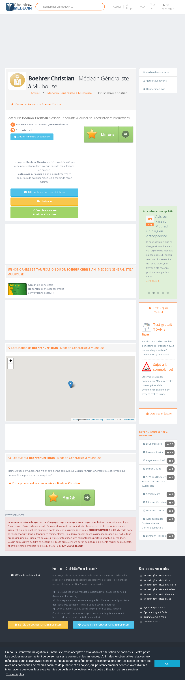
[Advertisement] (95, 42)
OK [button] (167, 663)
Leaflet (75, 419)
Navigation (47, 201)
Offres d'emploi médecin (28, 575)
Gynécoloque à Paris (154, 607)
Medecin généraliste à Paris (157, 575)
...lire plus (151, 280)
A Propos (130, 6)
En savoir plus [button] (15, 674)
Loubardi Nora (154, 443)
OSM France (128, 419)
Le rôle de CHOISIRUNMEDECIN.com (40, 624)
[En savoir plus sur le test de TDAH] (146, 326)
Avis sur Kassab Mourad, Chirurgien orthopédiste (157, 226)
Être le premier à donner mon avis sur (46, 483)
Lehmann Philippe (156, 535)
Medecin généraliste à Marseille (159, 584)
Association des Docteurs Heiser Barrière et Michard (153, 523)
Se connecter (167, 7)
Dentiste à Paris (151, 621)
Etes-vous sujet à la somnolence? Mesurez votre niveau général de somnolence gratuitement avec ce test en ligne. (157, 385)
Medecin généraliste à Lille (156, 580)
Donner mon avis (155, 89)
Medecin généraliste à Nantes (158, 594)
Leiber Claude (153, 468)
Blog (152, 4)
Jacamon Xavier (154, 452)
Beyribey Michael (155, 460)
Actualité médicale (161, 413)
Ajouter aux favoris (156, 80)
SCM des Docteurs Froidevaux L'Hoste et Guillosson (154, 481)
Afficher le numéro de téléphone (34, 136)
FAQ (142, 6)
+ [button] (10, 360)
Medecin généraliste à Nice (157, 598)
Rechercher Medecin (157, 72)
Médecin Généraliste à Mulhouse (69, 93)
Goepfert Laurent (155, 510)
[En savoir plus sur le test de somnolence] (146, 366)
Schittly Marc (153, 493)
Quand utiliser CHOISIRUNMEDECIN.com (106, 624)
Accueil (117, 6)
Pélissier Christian (156, 502)
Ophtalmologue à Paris (155, 612)
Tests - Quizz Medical (160, 310)
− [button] (10, 366)
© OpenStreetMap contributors (100, 419)
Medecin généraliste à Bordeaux (160, 589)
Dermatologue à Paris (154, 616)
